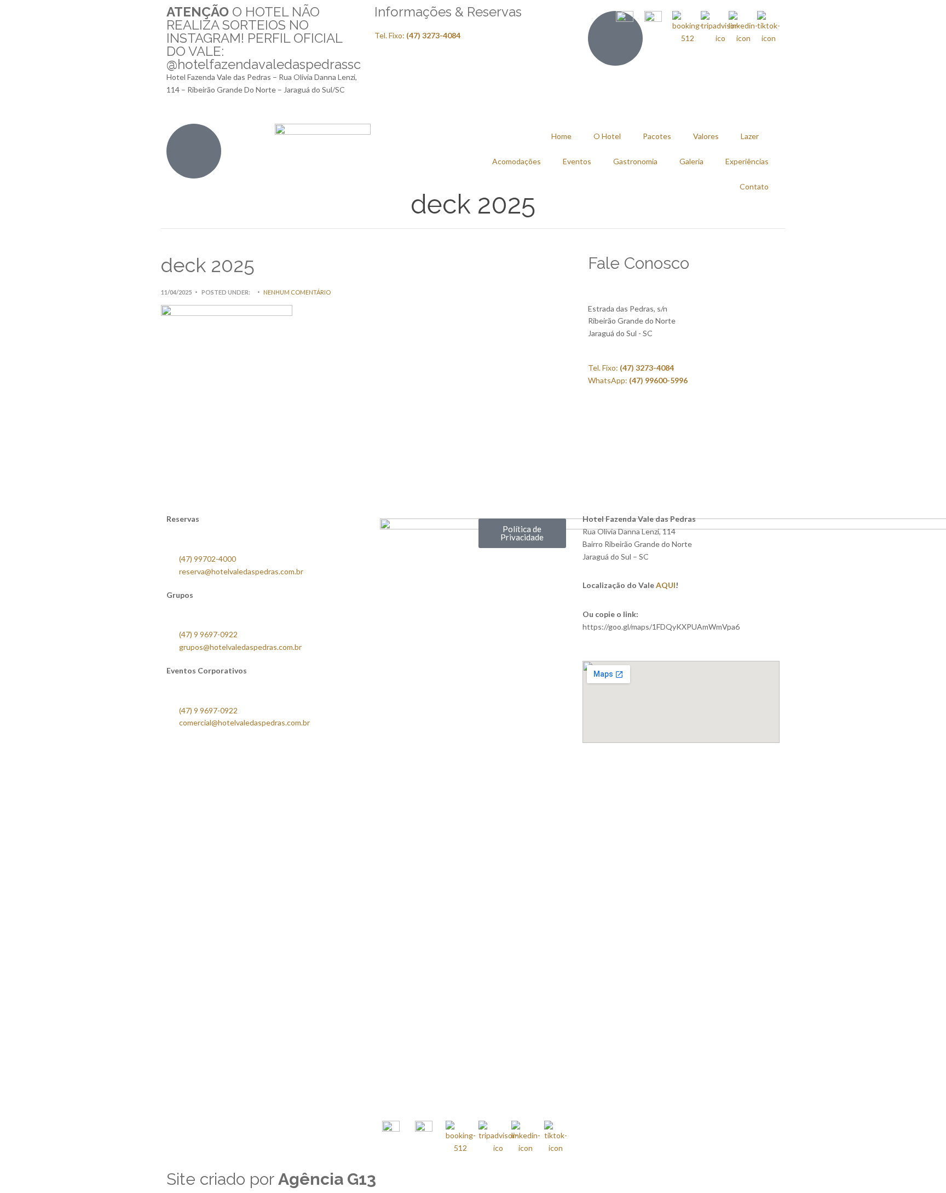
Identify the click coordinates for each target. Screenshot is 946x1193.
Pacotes (657, 136)
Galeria (691, 161)
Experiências (747, 161)
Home (561, 136)
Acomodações (516, 161)
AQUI (666, 585)
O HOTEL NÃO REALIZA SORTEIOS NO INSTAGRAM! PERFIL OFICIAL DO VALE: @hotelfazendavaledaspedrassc (263, 38)
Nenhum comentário (297, 292)
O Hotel (607, 136)
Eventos (577, 161)
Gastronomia (635, 161)
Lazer (750, 136)
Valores (706, 136)
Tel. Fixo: (631, 367)
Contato (754, 186)
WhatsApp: (638, 380)
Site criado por (271, 1179)
